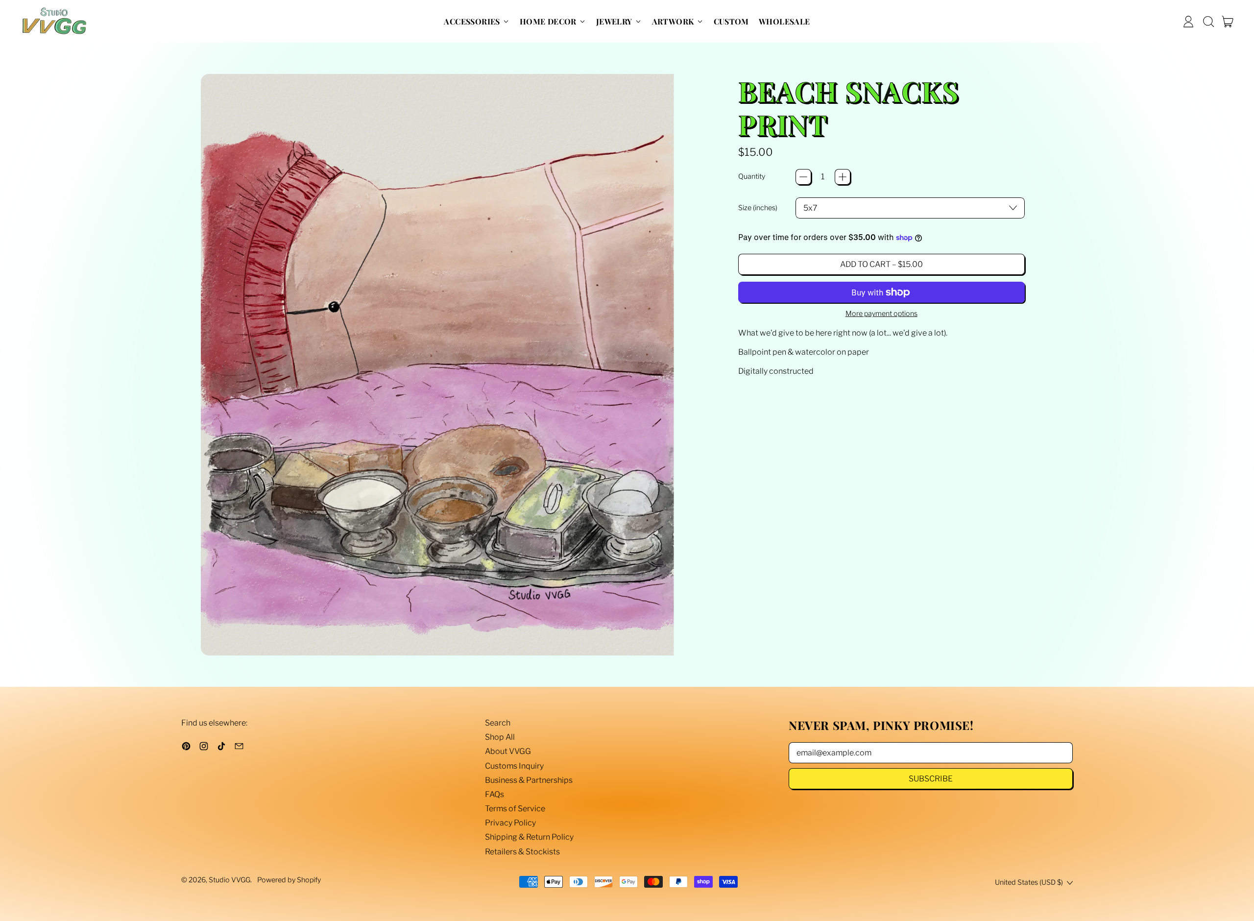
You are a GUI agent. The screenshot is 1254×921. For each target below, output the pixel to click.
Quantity (751, 176)
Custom (731, 21)
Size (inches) (757, 208)
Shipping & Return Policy (529, 837)
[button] (1208, 21)
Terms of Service (515, 808)
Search (497, 722)
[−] (803, 177)
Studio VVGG (229, 879)
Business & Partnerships (529, 780)
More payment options (881, 314)
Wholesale (784, 21)
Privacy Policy (510, 822)
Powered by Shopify (289, 879)
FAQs (494, 794)
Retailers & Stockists (522, 851)
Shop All (500, 737)
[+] (842, 177)
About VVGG (508, 751)
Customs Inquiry (514, 766)
